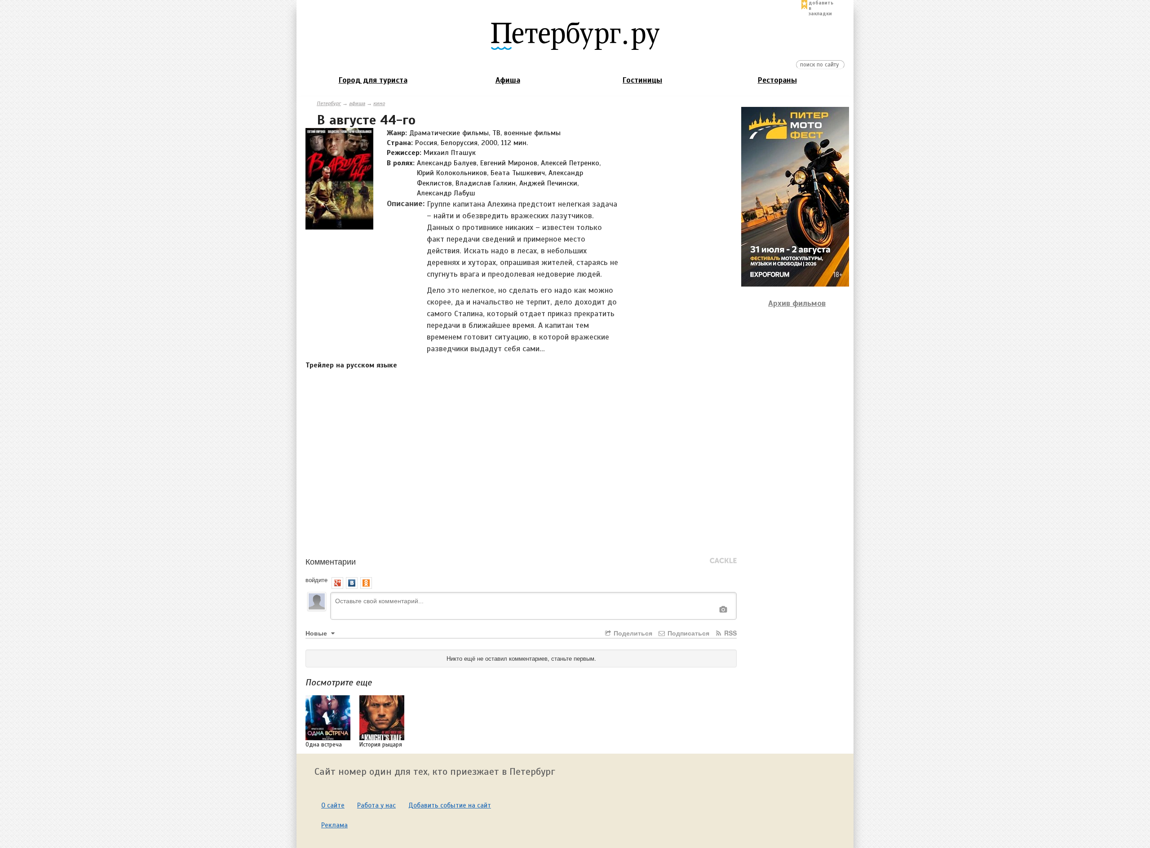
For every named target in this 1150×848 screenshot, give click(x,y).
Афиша (507, 80)
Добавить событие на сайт (449, 805)
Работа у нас (376, 805)
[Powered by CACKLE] (723, 561)
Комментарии (330, 561)
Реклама (334, 825)
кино (379, 103)
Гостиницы (642, 80)
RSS (729, 632)
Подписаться (687, 632)
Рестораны (777, 80)
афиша (357, 103)
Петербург (329, 103)
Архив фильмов (797, 303)
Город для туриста (373, 80)
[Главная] (575, 35)
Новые (317, 632)
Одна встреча (323, 744)
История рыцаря (380, 744)
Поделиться (632, 632)
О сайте (333, 805)
